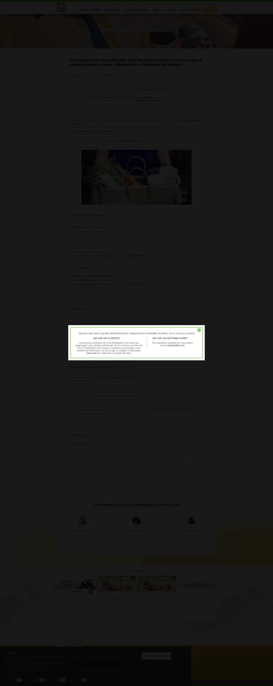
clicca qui (91, 353)
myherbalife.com (176, 345)
